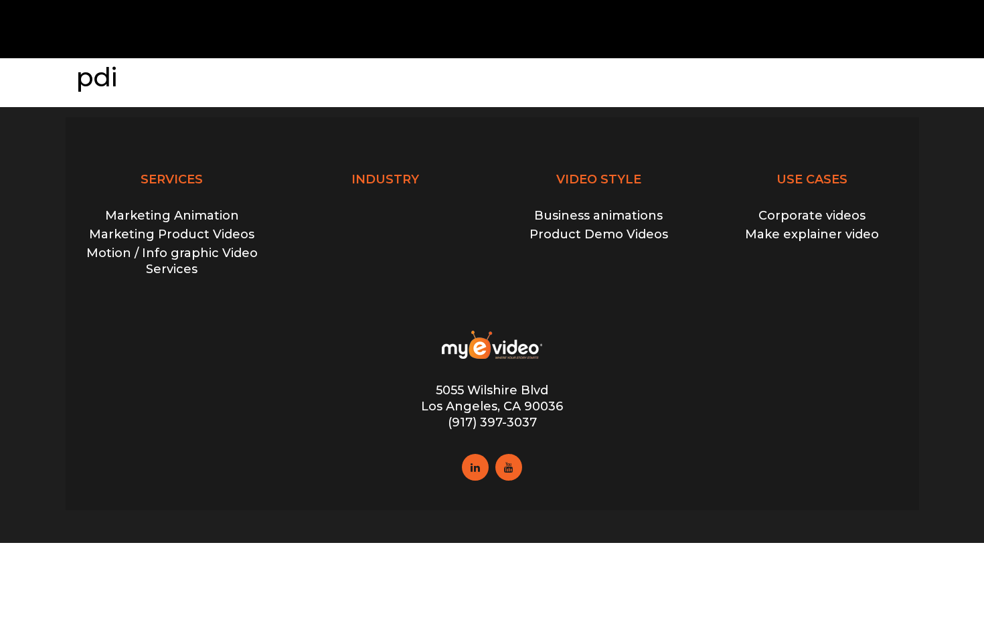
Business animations (598, 215)
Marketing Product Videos (171, 234)
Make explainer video (812, 234)
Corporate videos (812, 215)
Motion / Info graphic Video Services (172, 261)
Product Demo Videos (598, 234)
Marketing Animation (172, 215)
